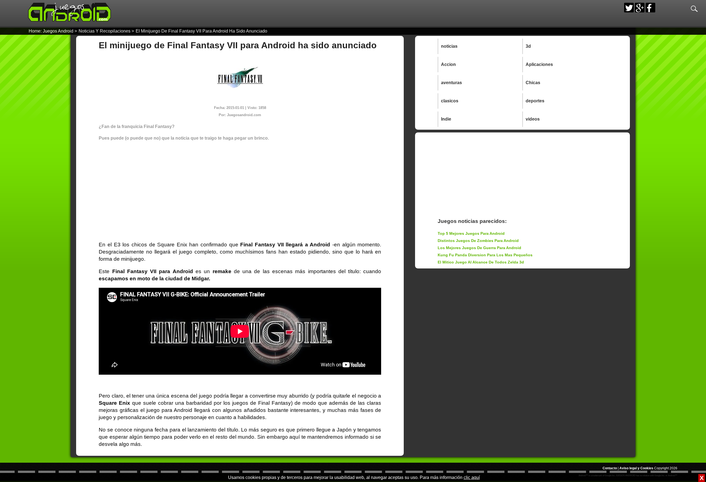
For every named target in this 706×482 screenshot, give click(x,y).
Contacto (610, 468)
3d (528, 46)
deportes (535, 100)
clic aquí (472, 477)
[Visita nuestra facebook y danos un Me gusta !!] (650, 7)
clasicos (449, 100)
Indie (446, 119)
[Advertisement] (240, 184)
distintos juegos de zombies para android (478, 240)
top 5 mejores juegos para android (471, 233)
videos (533, 119)
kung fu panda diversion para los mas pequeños (485, 255)
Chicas (533, 82)
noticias (449, 46)
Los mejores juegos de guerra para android (479, 248)
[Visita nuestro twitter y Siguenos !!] (629, 7)
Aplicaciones (539, 64)
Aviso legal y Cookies (636, 468)
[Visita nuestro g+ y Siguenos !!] (640, 7)
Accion (448, 64)
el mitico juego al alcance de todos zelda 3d (481, 262)
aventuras (451, 82)
